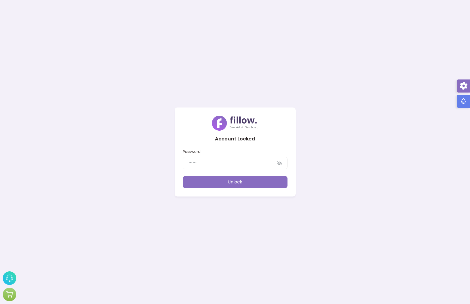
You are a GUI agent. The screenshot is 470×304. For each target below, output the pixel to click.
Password (191, 151)
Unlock (235, 182)
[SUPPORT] (9, 278)
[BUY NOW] (9, 294)
